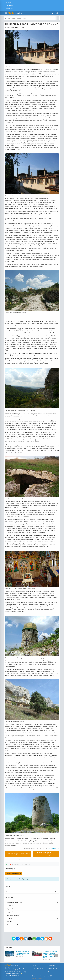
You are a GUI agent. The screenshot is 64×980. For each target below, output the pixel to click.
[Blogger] (46, 939)
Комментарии (10, 868)
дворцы (22, 859)
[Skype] (42, 939)
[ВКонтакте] (18, 939)
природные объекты (12, 859)
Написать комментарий (13, 873)
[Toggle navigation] (57, 13)
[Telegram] (26, 939)
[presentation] (8, 955)
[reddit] (50, 939)
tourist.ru (15, 13)
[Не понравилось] (10, 864)
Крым (8, 66)
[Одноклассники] (22, 939)
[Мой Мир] (38, 939)
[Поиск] (52, 13)
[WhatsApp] (34, 939)
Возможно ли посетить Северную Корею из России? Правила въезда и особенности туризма (27, 954)
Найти (55, 892)
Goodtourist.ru (36, 978)
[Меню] (6, 13)
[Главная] (5, 18)
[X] (30, 939)
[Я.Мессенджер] (14, 939)
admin (28, 864)
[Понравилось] (6, 864)
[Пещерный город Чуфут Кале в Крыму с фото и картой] (32, 47)
